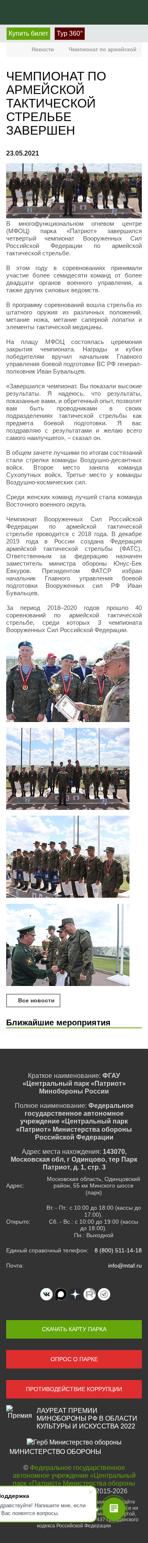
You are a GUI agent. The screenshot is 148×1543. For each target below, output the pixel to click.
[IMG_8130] (74, 682)
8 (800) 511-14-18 (118, 1250)
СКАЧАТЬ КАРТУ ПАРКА (74, 1329)
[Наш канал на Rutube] (89, 1294)
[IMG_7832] (74, 857)
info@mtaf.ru (125, 1265)
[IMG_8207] (74, 946)
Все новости (35, 1000)
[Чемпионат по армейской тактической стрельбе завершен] (74, 191)
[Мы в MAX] (61, 1294)
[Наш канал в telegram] (104, 1294)
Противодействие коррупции (74, 1389)
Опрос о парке (74, 1359)
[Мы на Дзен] (75, 1294)
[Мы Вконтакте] (46, 1294)
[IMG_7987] (74, 770)
